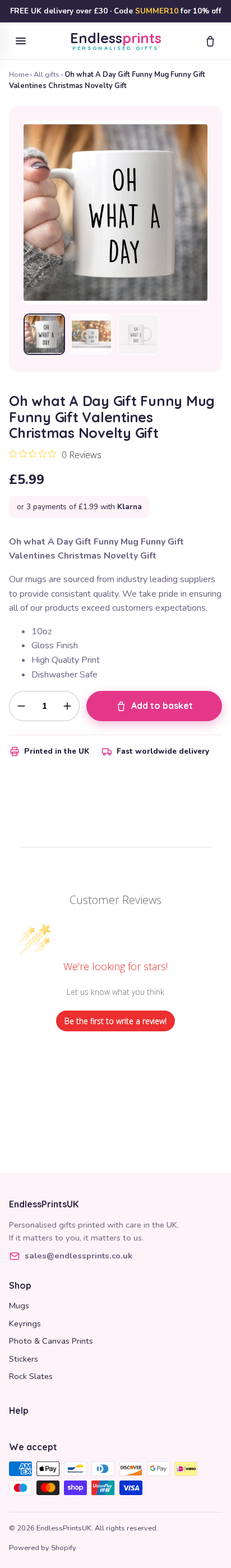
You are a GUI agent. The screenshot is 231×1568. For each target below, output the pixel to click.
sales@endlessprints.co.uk (78, 1255)
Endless (115, 40)
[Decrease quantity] (21, 706)
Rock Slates (31, 1376)
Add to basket (162, 705)
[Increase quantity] (67, 706)
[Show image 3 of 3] (138, 334)
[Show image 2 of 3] (91, 334)
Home (19, 75)
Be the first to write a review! (115, 1021)
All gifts (46, 75)
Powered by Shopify (42, 1548)
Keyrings (25, 1323)
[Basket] (210, 41)
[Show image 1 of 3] (44, 334)
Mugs (19, 1305)
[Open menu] (21, 41)
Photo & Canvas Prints (51, 1340)
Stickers (23, 1358)
